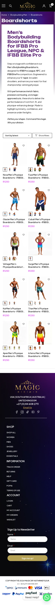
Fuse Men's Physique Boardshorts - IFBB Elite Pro (39, 177)
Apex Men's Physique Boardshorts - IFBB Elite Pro (14, 356)
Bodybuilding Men (18, 15)
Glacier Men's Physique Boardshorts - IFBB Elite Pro (14, 222)
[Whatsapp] (47, 597)
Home (4, 15)
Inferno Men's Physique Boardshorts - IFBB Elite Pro (39, 356)
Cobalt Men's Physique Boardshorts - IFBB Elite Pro (39, 222)
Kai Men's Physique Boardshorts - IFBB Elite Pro (14, 311)
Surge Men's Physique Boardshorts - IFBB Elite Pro (39, 267)
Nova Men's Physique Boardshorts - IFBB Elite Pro (14, 177)
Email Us (27, 407)
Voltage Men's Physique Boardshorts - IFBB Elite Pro (13, 267)
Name (10, 534)
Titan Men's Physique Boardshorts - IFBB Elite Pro (39, 311)
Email (10, 545)
